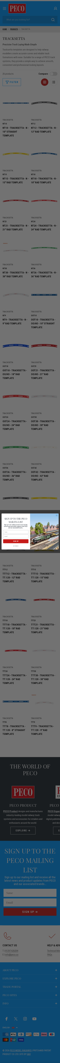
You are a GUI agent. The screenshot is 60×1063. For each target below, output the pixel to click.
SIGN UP (15, 541)
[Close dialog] (56, 515)
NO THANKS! (15, 546)
